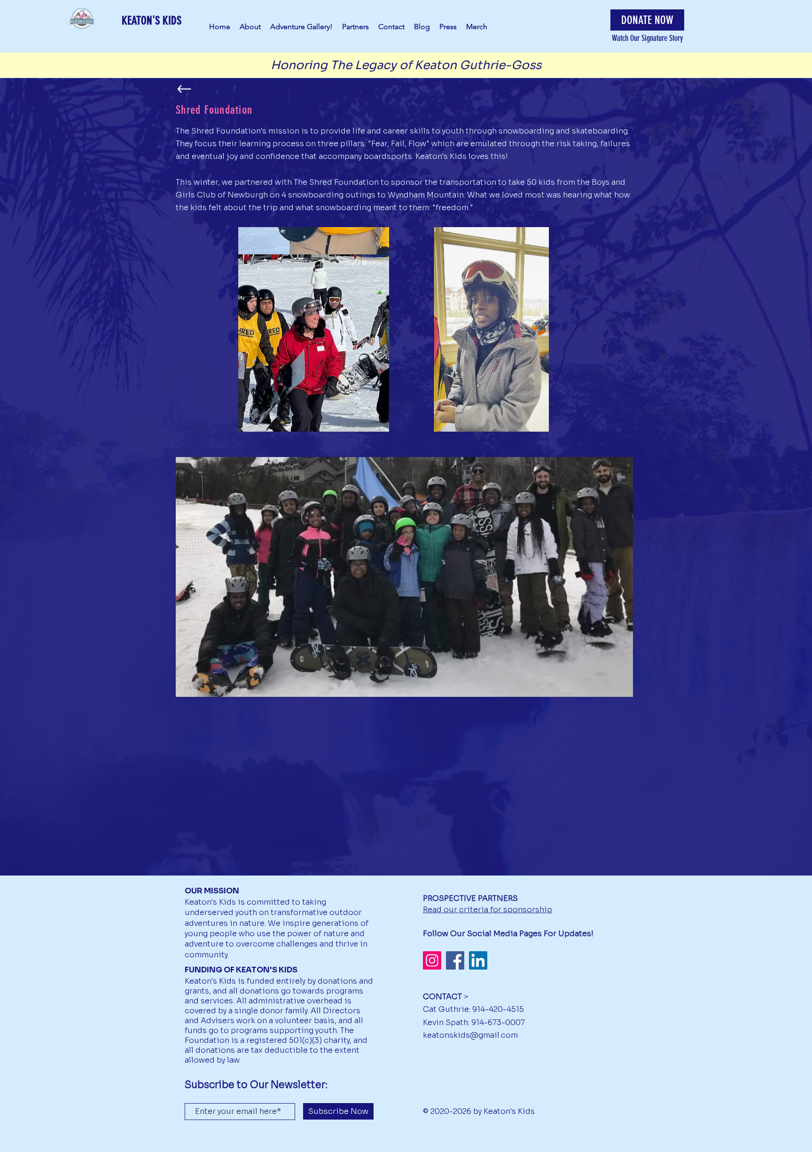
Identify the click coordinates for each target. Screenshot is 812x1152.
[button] (647, 20)
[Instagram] (432, 960)
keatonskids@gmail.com (470, 1035)
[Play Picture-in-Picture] (524, 419)
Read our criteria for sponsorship (487, 910)
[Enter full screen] (540, 419)
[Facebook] (455, 960)
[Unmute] (461, 419)
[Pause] (445, 419)
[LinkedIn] (478, 960)
